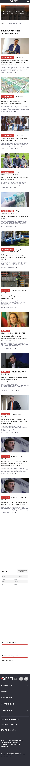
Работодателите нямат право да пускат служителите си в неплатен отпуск (13, 257)
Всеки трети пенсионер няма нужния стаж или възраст (14, 178)
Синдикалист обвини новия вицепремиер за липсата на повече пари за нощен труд (14, 338)
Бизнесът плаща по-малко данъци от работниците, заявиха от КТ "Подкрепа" (14, 379)
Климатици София (7, 660)
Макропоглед (7, 58)
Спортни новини (8, 730)
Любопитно (6, 710)
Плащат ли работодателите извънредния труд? (11, 297)
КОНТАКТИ (4, 746)
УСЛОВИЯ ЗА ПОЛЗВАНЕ (15, 741)
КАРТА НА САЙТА (15, 744)
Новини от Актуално (10, 719)
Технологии (6, 698)
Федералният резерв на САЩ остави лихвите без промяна (13, 12)
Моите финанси (8, 704)
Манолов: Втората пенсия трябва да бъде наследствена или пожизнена (14, 503)
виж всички (5, 648)
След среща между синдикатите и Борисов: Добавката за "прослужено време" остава (14, 421)
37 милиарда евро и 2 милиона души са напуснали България (14, 139)
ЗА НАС (3, 741)
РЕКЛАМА (4, 744)
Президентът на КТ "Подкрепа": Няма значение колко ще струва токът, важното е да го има (14, 63)
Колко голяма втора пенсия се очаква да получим (14, 217)
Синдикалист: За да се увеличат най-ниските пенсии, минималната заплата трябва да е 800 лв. (14, 464)
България (6, 291)
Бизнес (4, 691)
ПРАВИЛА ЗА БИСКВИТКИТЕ (9, 743)
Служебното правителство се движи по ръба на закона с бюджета (14, 103)
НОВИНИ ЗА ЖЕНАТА (9, 725)
